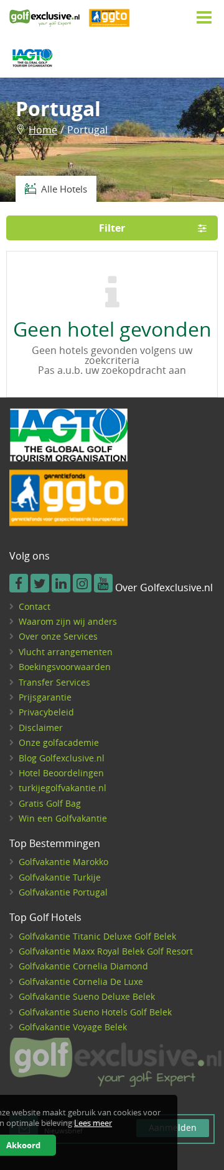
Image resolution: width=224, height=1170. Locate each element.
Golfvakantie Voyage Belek (73, 1027)
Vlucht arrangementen (66, 652)
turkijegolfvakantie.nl (62, 788)
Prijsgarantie (45, 697)
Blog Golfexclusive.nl (62, 758)
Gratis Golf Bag (50, 803)
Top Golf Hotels (45, 918)
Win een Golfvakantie (63, 818)
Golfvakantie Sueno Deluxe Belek (87, 996)
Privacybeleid (46, 712)
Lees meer (93, 1123)
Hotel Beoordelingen (61, 773)
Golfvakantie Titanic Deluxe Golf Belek (97, 936)
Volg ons (29, 556)
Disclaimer (41, 727)
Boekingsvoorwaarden (65, 667)
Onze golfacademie (59, 742)
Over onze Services (58, 636)
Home (43, 130)
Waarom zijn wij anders (68, 621)
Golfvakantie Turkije (60, 877)
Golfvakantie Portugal (63, 892)
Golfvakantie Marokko (63, 862)
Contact (34, 606)
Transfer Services (54, 682)
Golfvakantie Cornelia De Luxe (81, 981)
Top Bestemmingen (54, 844)
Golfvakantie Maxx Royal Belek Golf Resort (106, 951)
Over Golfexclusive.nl (164, 588)
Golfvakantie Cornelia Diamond (83, 966)
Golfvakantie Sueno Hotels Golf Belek (95, 1012)
